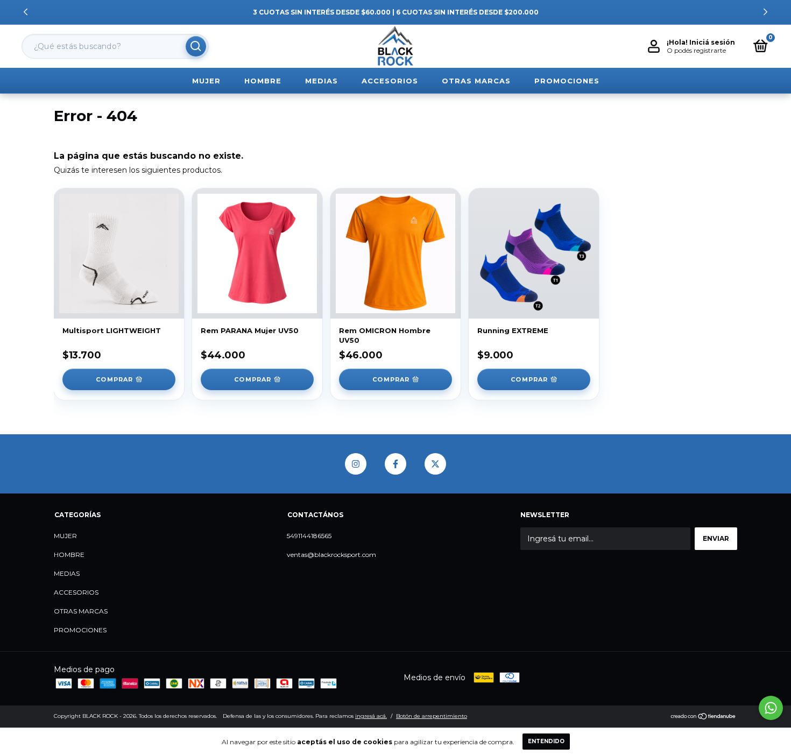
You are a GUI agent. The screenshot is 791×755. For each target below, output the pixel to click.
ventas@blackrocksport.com (331, 555)
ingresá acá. (371, 715)
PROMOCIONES (566, 80)
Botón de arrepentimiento (431, 715)
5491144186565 (309, 536)
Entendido (546, 741)
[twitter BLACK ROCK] (435, 464)
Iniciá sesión (712, 42)
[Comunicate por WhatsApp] (771, 708)
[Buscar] (196, 46)
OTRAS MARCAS (476, 80)
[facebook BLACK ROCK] (395, 464)
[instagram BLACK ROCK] (355, 464)
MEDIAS (321, 80)
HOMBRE (262, 80)
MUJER (206, 80)
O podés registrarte (696, 50)
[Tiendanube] (703, 717)
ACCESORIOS (390, 80)
